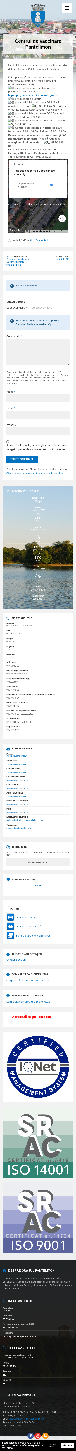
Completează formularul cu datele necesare (28, 980)
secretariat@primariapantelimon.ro (27, 1419)
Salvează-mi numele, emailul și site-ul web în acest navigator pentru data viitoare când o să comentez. (36, 447)
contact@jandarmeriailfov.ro (18, 828)
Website (11, 424)
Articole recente (16, 257)
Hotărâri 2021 (63, 259)
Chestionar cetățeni (16, 960)
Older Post (63, 257)
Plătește (14, 909)
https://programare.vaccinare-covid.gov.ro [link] (32, 95)
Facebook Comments (41, 308)
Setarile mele (53, 1445)
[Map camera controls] (62, 218)
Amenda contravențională (29, 926)
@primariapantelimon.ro (17, 756)
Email (10, 408)
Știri (31, 240)
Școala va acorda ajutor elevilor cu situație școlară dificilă (18, 262)
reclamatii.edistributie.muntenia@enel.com (25, 820)
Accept (67, 1445)
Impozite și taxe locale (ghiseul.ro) (33, 936)
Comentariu (14, 336)
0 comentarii (42, 240)
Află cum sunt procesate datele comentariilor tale (34, 472)
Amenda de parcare (26, 917)
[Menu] (67, 8)
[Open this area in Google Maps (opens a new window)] (15, 230)
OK (52, 185)
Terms (64, 231)
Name (10, 391)
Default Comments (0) (17, 308)
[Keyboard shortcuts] (27, 231)
